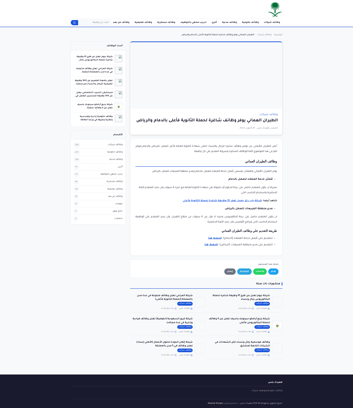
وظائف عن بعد (121, 22)
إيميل (230, 271)
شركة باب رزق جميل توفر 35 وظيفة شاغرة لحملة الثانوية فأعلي (222, 200)
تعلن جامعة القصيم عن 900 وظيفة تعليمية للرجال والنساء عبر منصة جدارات (94, 84)
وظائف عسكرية (166, 22)
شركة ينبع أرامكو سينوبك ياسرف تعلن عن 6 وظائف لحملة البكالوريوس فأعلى (95, 107)
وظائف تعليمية (143, 22)
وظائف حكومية (250, 22)
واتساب (260, 271)
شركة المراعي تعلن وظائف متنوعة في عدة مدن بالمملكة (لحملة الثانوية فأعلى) (94, 72)
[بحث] (74, 22)
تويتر (273, 271)
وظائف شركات (272, 22)
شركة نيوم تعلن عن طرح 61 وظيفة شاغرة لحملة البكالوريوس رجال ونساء (94, 60)
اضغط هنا (211, 244)
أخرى (214, 22)
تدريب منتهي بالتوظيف (193, 22)
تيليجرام (244, 271)
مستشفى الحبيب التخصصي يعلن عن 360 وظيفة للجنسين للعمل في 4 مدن (94, 96)
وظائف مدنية (229, 22)
